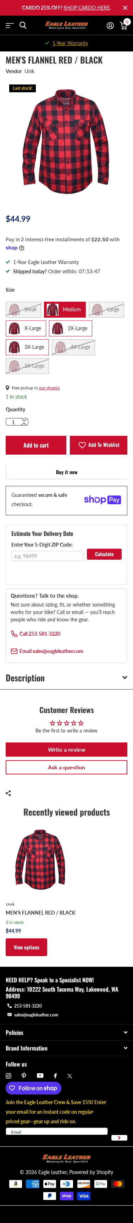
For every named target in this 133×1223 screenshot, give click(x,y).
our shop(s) (49, 387)
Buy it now (66, 472)
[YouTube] (40, 1076)
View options (26, 947)
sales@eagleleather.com (36, 1015)
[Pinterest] (24, 1076)
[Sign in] (110, 25)
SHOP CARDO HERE (86, 8)
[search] (23, 25)
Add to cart (36, 445)
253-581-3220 (28, 1006)
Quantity (15, 409)
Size (10, 290)
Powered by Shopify (91, 1172)
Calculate (104, 554)
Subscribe (119, 1138)
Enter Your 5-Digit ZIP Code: (42, 545)
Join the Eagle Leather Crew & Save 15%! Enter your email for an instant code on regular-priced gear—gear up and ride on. (56, 1111)
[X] (69, 1076)
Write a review (66, 749)
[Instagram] (8, 1076)
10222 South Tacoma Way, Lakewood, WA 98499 (62, 992)
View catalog (10, 25)
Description (25, 677)
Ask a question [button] (66, 767)
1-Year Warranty (70, 43)
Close (125, 8)
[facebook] (55, 1076)
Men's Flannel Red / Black (41, 913)
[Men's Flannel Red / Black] (41, 860)
